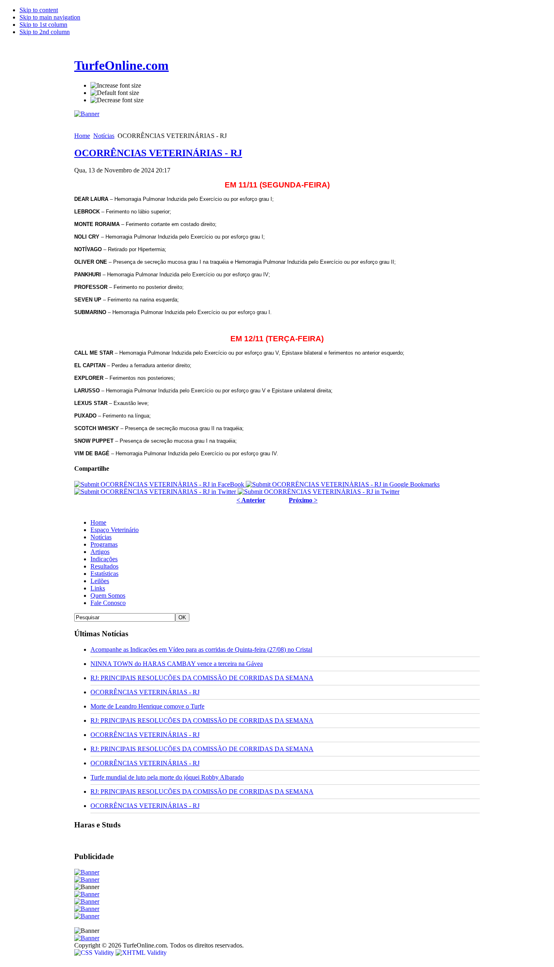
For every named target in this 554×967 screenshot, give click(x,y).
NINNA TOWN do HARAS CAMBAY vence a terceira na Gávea (176, 663)
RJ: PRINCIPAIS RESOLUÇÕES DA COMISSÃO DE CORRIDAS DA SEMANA (202, 677)
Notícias (103, 135)
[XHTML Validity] (141, 952)
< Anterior (250, 500)
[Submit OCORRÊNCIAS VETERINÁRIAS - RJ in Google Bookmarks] (343, 484)
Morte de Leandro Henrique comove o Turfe (147, 706)
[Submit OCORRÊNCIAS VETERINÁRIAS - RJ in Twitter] (156, 491)
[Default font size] (114, 93)
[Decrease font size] (117, 100)
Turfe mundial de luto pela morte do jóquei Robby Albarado (167, 777)
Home (82, 135)
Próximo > (303, 500)
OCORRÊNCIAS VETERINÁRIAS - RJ (158, 153)
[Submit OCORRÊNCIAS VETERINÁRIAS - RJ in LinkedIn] (318, 491)
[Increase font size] (115, 85)
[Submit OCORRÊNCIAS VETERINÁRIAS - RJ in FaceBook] (160, 484)
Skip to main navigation (49, 17)
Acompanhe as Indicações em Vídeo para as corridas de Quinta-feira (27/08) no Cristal (201, 649)
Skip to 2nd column (44, 31)
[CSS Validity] (95, 952)
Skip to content (38, 9)
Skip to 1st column (43, 24)
